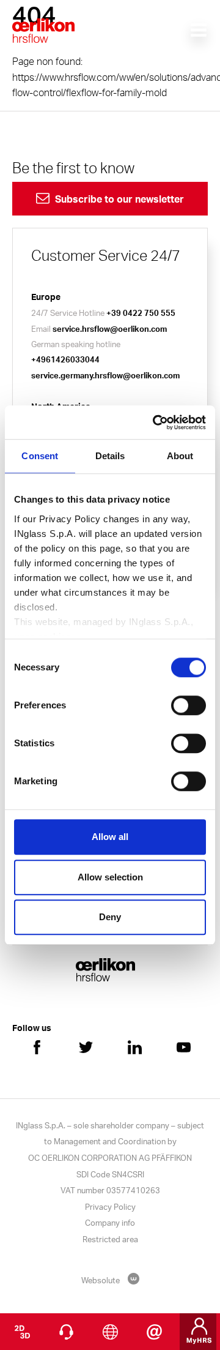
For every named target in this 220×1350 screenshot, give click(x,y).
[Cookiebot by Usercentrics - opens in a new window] (155, 422)
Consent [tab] (39, 456)
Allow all (110, 836)
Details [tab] (110, 456)
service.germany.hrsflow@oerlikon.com (105, 375)
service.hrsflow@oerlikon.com (110, 329)
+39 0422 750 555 (140, 313)
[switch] (188, 705)
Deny (110, 917)
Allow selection (110, 877)
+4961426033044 (65, 359)
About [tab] (180, 456)
